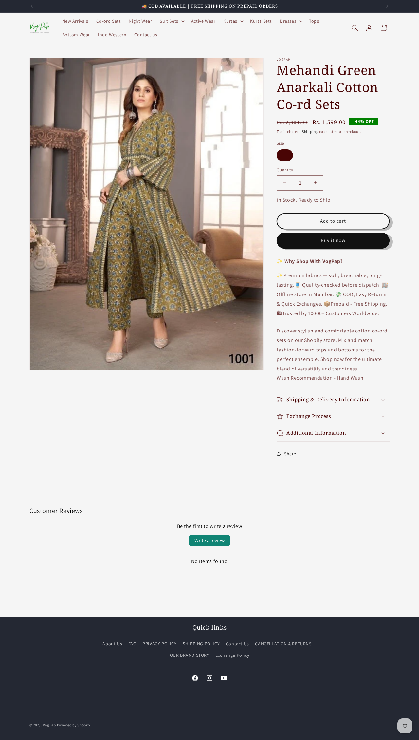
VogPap (49, 725)
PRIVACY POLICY (159, 644)
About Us (112, 644)
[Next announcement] (387, 6)
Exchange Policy (232, 655)
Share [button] (290, 454)
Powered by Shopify (74, 725)
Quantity (285, 170)
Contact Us (237, 644)
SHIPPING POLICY (201, 644)
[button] (171, 21)
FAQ (132, 644)
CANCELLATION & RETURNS (283, 644)
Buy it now (333, 240)
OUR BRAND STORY (190, 655)
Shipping (310, 131)
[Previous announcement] (32, 6)
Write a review (209, 540)
